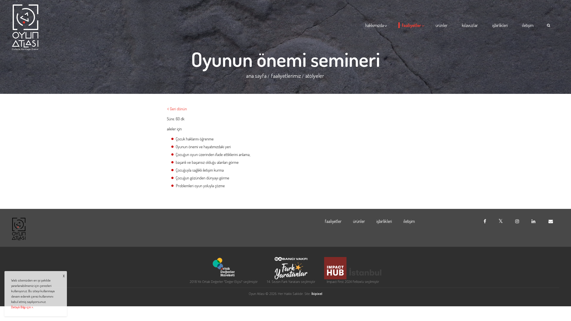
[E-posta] (550, 221)
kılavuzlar (470, 25)
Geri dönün (178, 108)
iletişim (528, 25)
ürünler (441, 25)
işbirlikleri (500, 25)
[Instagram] (517, 221)
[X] (500, 221)
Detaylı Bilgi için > (22, 307)
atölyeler (314, 75)
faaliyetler (411, 25)
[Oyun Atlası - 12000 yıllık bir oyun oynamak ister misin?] (25, 27)
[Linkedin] (533, 221)
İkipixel (316, 294)
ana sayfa (256, 75)
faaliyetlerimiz (286, 75)
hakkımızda (374, 25)
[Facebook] (484, 221)
